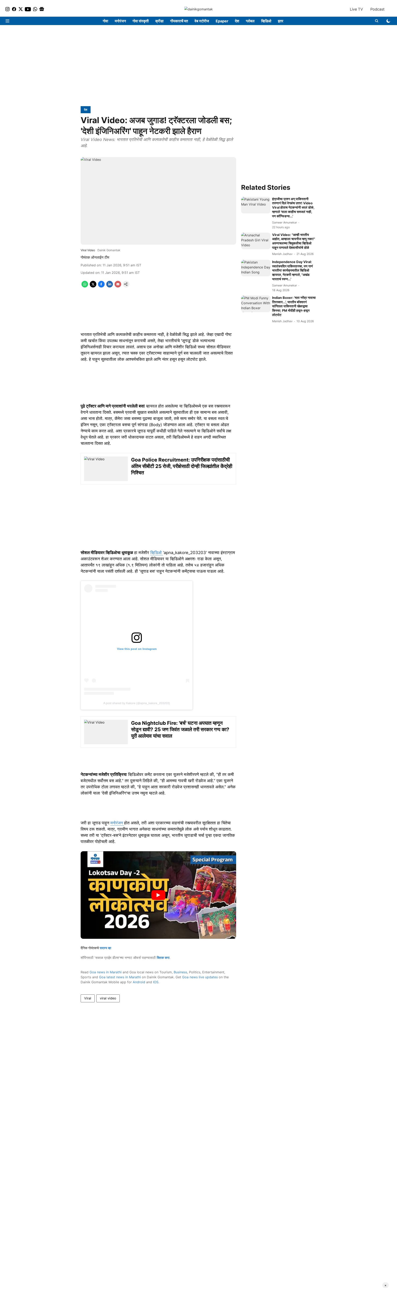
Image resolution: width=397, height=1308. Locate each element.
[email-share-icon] (118, 286)
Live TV (356, 9)
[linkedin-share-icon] (109, 286)
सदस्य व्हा (105, 948)
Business (180, 972)
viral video (108, 998)
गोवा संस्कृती (141, 21)
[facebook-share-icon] (101, 286)
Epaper (222, 21)
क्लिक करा (163, 958)
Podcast (377, 9)
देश (237, 21)
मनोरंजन (120, 21)
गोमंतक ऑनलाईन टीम (95, 257)
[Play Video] (158, 895)
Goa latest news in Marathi (120, 977)
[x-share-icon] (93, 286)
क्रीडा (159, 21)
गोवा (105, 21)
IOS (155, 982)
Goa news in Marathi (106, 972)
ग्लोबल (250, 21)
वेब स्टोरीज (202, 21)
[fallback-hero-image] (255, 205)
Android (139, 982)
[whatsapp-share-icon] (84, 286)
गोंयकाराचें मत (179, 21)
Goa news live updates (200, 977)
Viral (87, 998)
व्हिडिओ (266, 21)
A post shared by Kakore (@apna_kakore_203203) (136, 703)
